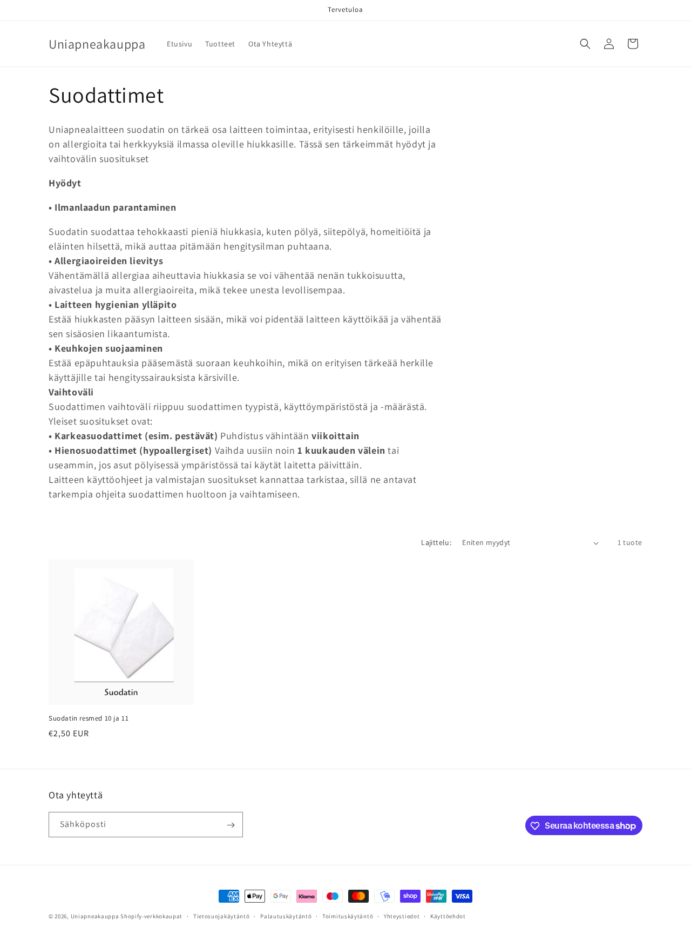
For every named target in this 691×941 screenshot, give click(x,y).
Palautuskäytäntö (285, 915)
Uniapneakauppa (95, 916)
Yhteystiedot (401, 915)
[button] (585, 44)
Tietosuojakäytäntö (221, 915)
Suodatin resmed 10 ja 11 (88, 718)
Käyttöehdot (448, 915)
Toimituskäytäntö (347, 915)
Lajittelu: (436, 542)
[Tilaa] (230, 825)
